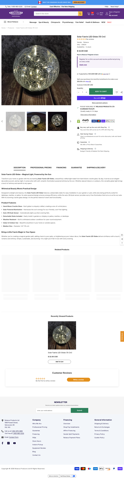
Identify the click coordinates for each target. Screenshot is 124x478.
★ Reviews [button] (122, 336)
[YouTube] (14, 443)
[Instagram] (8, 443)
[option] (36, 70)
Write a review (78, 380)
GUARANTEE (76, 168)
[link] (116, 92)
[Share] (121, 92)
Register (117, 12)
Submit (79, 410)
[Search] (58, 13)
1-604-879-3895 (17, 431)
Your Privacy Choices (65, 476)
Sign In (110, 12)
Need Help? (115, 6)
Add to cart (101, 91)
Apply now (83, 65)
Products (11, 28)
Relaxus (86, 42)
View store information (88, 115)
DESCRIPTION (20, 168)
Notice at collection (53, 476)
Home (3, 28)
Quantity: (80, 88)
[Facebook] (2, 443)
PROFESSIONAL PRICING (41, 168)
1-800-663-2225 (16, 6)
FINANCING (61, 168)
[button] (2, 121)
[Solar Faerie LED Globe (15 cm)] (62, 335)
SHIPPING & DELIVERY (96, 168)
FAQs (106, 6)
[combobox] (56, 13)
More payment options (100, 103)
